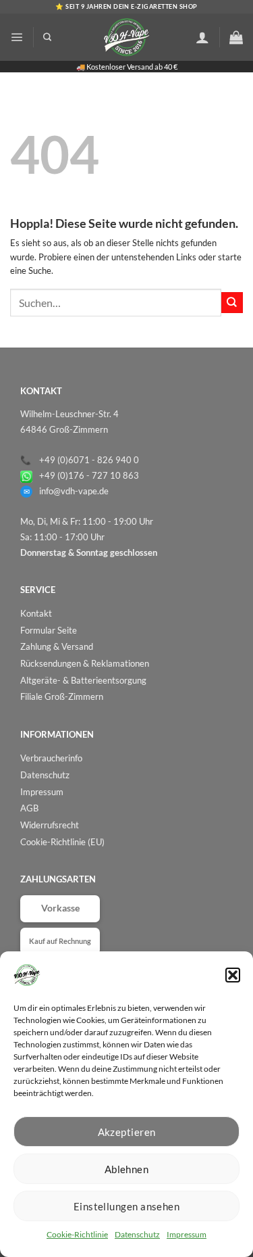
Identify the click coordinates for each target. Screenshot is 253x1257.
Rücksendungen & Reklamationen (84, 663)
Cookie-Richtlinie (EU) (62, 841)
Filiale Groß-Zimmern (61, 696)
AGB (29, 808)
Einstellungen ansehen (126, 1206)
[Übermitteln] (232, 302)
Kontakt (36, 613)
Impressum (186, 1234)
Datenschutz (137, 1234)
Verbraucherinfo (51, 758)
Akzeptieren (127, 1132)
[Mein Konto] (202, 37)
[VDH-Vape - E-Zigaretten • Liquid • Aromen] (127, 37)
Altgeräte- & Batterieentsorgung (83, 680)
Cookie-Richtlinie (77, 1234)
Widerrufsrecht (49, 825)
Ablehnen (127, 1169)
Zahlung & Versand (56, 646)
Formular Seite (48, 630)
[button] (233, 975)
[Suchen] (47, 37)
